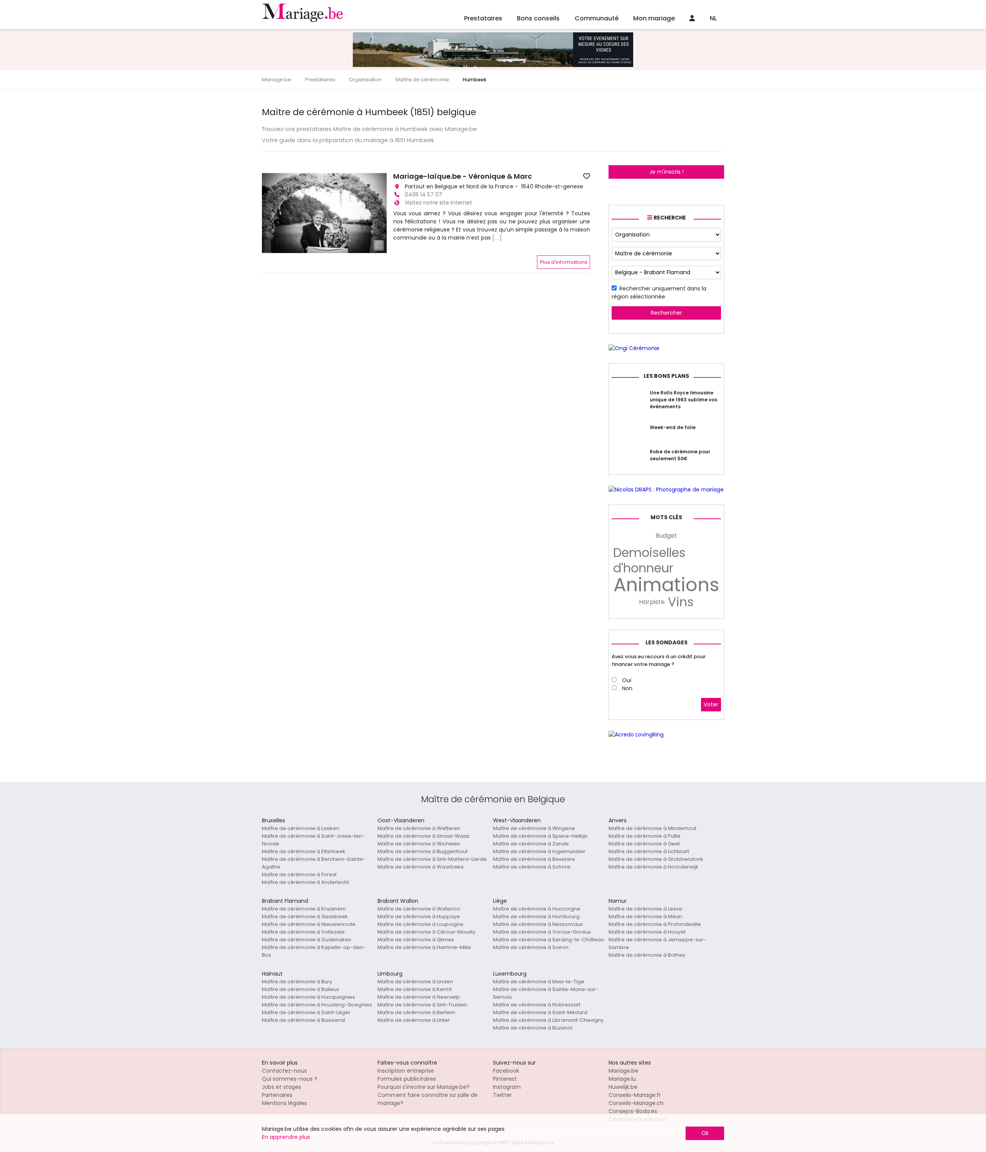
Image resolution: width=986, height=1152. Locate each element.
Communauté (597, 18)
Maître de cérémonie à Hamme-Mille (424, 947)
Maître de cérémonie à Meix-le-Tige (538, 981)
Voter (711, 704)
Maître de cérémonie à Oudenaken (306, 939)
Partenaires (277, 1095)
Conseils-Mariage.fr (635, 1095)
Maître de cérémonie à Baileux (300, 989)
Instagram (507, 1087)
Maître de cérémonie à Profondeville (655, 924)
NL (713, 18)
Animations (666, 585)
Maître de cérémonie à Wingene (534, 828)
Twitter (502, 1095)
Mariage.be (623, 1071)
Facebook (506, 1071)
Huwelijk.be (623, 1087)
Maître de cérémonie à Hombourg (536, 916)
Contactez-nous (284, 1071)
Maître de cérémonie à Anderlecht (305, 882)
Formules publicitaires (406, 1079)
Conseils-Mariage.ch (636, 1103)
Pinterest (505, 1079)
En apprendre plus (286, 1137)
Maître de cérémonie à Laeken (300, 828)
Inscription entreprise (405, 1071)
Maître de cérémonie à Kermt (414, 989)
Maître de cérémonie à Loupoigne (420, 924)
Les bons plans (666, 376)
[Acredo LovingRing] (636, 734)
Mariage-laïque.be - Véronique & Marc (462, 176)
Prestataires (483, 18)
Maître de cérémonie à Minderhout (652, 828)
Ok (705, 1133)
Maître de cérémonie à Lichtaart (649, 851)
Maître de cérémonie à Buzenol (532, 1027)
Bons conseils (538, 18)
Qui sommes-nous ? (289, 1079)
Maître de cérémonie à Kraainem (304, 908)
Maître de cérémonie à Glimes (415, 939)
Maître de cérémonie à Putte (645, 836)
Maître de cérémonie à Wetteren (418, 828)
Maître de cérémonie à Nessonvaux (538, 924)
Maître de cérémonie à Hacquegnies (308, 997)
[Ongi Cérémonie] (634, 348)
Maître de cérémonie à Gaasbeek (305, 916)
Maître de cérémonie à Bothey (647, 955)
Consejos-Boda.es (633, 1111)
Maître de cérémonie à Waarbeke (420, 866)
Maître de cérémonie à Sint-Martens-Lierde (432, 859)
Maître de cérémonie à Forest (299, 874)
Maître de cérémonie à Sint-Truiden (422, 1004)
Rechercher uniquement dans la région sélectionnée (659, 292)
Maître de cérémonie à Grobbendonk (656, 859)
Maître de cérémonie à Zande (531, 843)
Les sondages (667, 642)
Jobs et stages (281, 1087)
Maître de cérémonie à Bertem (416, 1012)
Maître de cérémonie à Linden (415, 981)
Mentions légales (284, 1103)
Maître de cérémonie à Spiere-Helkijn (540, 836)
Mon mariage (654, 18)
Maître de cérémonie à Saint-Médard (540, 1012)
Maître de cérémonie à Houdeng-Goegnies (317, 1004)
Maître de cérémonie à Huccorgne (536, 908)
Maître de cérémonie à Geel (644, 843)
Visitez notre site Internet (438, 202)
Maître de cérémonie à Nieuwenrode (308, 924)
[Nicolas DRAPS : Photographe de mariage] (666, 489)
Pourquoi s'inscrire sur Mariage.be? (423, 1087)
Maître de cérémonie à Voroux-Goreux (542, 932)
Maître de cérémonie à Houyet (647, 932)
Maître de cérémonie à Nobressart (536, 1004)
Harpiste (652, 601)
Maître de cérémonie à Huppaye (418, 916)
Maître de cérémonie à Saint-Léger (306, 1012)
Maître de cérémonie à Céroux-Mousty (426, 932)
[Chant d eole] (493, 65)
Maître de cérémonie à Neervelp (418, 997)
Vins (681, 602)
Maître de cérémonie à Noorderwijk (653, 866)
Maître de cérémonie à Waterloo (418, 908)
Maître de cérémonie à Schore (531, 866)
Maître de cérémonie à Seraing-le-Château (548, 939)
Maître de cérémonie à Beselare (534, 859)
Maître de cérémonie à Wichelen (418, 843)
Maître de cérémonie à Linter (413, 1020)
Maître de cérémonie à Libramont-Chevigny (548, 1020)
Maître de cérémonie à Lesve (645, 908)
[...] (497, 237)
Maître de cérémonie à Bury (297, 981)
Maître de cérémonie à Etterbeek (303, 851)
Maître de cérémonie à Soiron (530, 947)
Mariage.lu (622, 1079)
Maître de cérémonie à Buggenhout (422, 851)
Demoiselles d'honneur (649, 560)
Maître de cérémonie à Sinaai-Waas (423, 836)
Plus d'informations (563, 262)
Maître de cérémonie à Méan (645, 916)
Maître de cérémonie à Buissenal (303, 1020)
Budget (666, 535)
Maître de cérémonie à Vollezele (303, 932)
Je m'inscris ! (666, 172)
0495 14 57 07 (423, 194)
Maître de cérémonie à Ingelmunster (539, 851)
